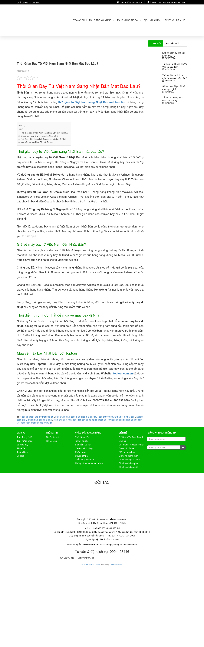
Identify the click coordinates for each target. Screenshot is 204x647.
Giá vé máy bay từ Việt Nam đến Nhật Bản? (39, 136)
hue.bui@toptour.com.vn (131, 2)
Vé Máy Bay (22, 444)
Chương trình (81, 455)
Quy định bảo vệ (126, 448)
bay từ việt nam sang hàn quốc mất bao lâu (76, 416)
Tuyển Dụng (22, 452)
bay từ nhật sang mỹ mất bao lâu (37, 416)
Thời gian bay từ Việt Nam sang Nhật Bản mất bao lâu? (44, 132)
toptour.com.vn (123, 373)
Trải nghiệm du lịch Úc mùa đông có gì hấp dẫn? (174, 77)
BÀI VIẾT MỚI (172, 43)
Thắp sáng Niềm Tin (84, 459)
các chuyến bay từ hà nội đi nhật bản (116, 416)
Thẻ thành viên (82, 437)
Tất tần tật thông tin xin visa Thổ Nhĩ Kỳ (173, 99)
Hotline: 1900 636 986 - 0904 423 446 (167, 2)
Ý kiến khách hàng (84, 448)
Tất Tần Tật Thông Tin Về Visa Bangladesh (174, 65)
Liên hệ (180, 20)
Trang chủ (80, 20)
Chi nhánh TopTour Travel (131, 444)
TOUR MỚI (155, 43)
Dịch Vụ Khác (152, 20)
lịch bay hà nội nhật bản (64, 419)
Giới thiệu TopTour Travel (131, 437)
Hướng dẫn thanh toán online (89, 463)
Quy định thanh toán (128, 455)
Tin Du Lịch (51, 440)
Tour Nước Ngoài (127, 20)
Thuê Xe (21, 448)
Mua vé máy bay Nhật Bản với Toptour (37, 142)
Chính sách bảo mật (128, 466)
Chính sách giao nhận (129, 459)
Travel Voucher (82, 440)
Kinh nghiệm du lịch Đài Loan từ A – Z (173, 54)
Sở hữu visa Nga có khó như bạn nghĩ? (173, 88)
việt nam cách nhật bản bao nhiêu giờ (34, 422)
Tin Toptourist (52, 437)
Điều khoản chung (127, 452)
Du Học (20, 455)
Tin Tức (169, 20)
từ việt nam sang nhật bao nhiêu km (125, 419)
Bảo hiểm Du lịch (83, 444)
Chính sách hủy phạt (128, 463)
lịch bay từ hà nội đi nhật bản (92, 419)
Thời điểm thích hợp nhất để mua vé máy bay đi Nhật (43, 139)
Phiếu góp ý (80, 452)
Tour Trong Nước (100, 20)
